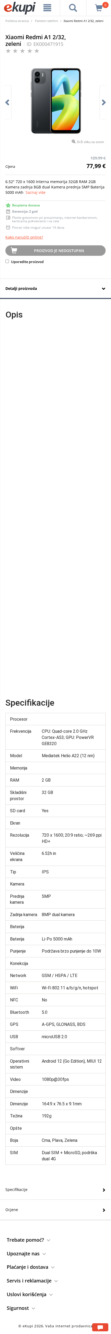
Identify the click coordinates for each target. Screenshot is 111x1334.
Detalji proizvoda (21, 288)
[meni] (47, 8)
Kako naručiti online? (24, 237)
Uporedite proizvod (27, 261)
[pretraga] (73, 8)
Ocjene (11, 1209)
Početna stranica (17, 21)
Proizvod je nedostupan (59, 250)
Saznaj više (36, 192)
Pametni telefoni (46, 21)
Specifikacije (16, 1189)
